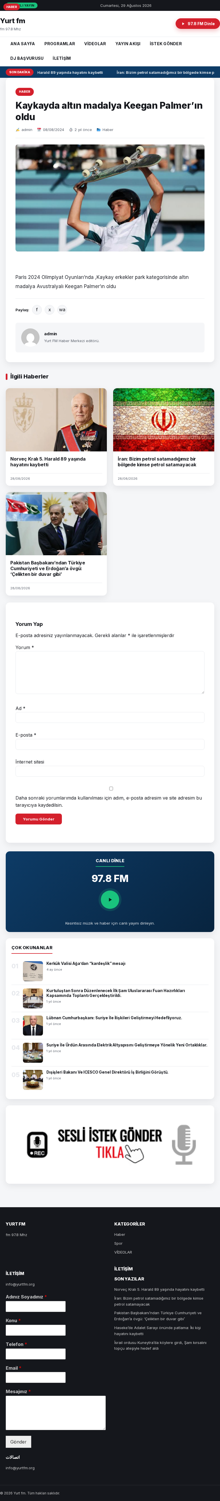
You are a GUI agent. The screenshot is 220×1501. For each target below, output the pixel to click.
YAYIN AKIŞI (128, 43)
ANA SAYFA (22, 43)
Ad (20, 708)
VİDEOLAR (95, 43)
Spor (118, 1243)
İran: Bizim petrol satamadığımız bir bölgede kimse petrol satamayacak (157, 461)
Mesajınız (18, 1391)
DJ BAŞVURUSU (27, 58)
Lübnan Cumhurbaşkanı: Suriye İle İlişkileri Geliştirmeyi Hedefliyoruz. (114, 1018)
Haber (24, 92)
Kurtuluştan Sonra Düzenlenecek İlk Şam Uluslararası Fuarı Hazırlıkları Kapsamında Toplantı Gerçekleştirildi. (115, 993)
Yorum (24, 647)
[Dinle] (110, 900)
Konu (13, 1320)
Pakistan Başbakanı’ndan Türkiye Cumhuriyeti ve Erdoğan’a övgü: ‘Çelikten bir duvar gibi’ (47, 568)
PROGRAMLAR (59, 43)
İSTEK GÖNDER (166, 43)
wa (62, 309)
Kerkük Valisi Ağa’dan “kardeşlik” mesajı (85, 963)
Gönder (18, 1442)
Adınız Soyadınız (26, 1297)
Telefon (16, 1344)
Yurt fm (12, 21)
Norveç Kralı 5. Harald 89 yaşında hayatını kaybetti (53, 72)
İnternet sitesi (29, 762)
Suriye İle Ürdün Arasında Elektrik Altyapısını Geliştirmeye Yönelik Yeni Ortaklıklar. (126, 1045)
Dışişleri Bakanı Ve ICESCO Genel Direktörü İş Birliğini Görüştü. (107, 1072)
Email (13, 1368)
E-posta (25, 735)
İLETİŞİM (62, 58)
